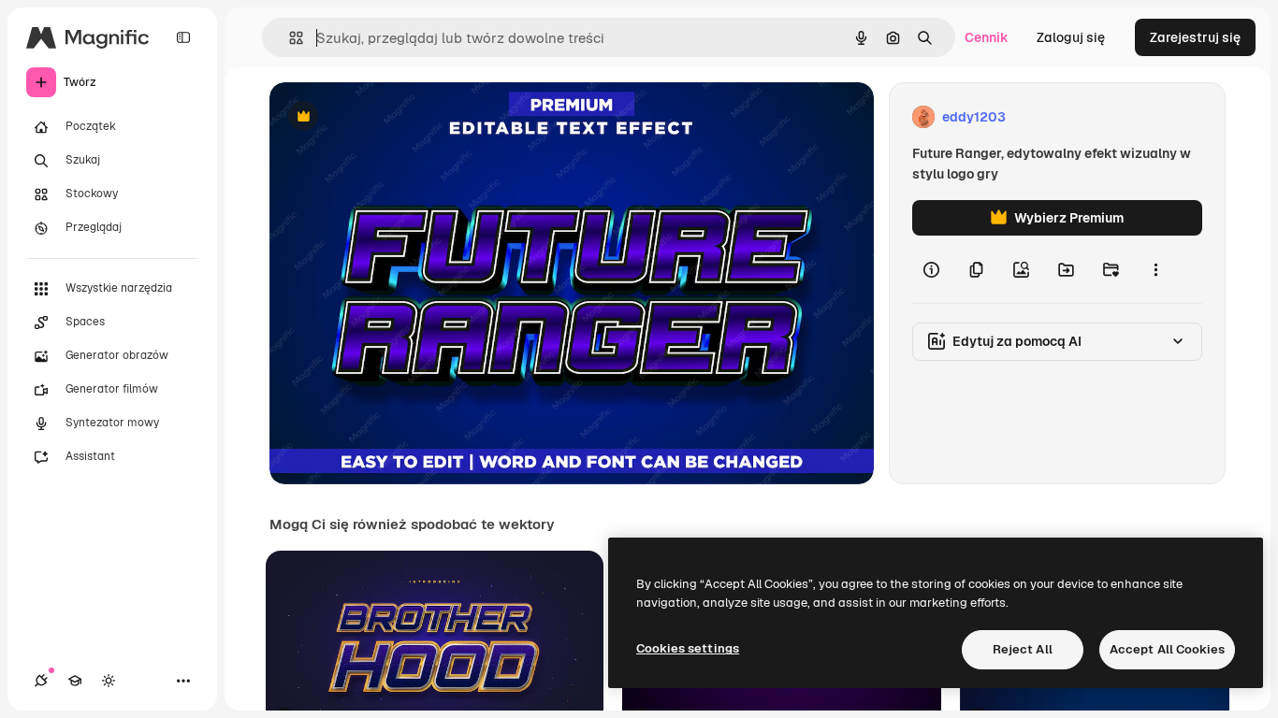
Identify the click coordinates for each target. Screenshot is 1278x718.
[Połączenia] (41, 681)
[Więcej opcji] (1155, 269)
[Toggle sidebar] (183, 37)
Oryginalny (398, 117)
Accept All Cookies (1167, 649)
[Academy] (75, 681)
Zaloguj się (1071, 37)
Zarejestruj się (1195, 37)
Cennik (987, 37)
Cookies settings (687, 648)
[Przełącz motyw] (108, 681)
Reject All (1023, 649)
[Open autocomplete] (288, 38)
